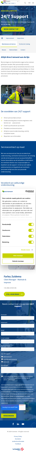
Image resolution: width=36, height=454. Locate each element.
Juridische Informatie (18, 441)
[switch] (31, 230)
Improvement (10, 38)
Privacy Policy (18, 436)
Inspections (20, 38)
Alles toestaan (18, 255)
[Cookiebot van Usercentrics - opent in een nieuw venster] (25, 191)
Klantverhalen (13, 50)
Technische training (24, 44)
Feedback (18, 444)
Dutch (8, 1)
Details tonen (25, 250)
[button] (13, 29)
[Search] (25, 3)
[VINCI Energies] (18, 450)
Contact (23, 50)
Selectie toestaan (18, 261)
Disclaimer (18, 439)
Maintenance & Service (9, 44)
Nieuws (4, 50)
